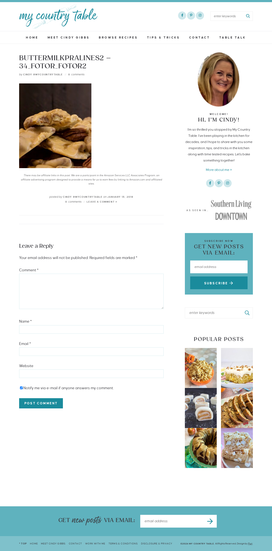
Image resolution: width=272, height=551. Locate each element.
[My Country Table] (58, 16)
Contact (199, 37)
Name (25, 321)
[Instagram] (200, 15)
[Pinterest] (191, 15)
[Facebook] (182, 15)
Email (25, 344)
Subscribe (217, 283)
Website (26, 366)
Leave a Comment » (102, 201)
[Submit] (248, 16)
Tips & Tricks (163, 37)
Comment (28, 270)
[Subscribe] (210, 521)
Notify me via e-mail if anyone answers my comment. (68, 388)
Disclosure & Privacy (157, 543)
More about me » (219, 170)
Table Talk (232, 37)
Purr (250, 543)
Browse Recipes (118, 37)
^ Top (23, 543)
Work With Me (95, 543)
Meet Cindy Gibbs (69, 37)
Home (32, 37)
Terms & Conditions (123, 543)
